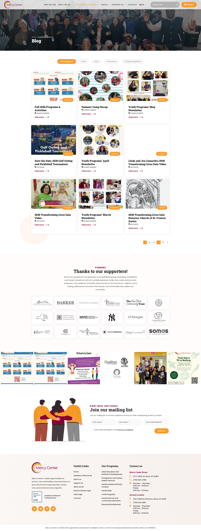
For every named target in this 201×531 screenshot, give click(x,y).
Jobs (96, 61)
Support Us (78, 483)
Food (83, 61)
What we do (79, 487)
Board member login (82, 490)
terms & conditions (125, 430)
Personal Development (111, 504)
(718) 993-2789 (139, 480)
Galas (104, 5)
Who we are (50, 5)
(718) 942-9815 (139, 502)
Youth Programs (108, 494)
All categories (66, 61)
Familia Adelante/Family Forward (112, 485)
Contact (77, 498)
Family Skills (107, 490)
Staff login (78, 494)
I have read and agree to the (113, 430)
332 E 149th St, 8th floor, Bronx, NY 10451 (149, 499)
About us (77, 479)
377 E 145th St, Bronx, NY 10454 (146, 476)
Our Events (111, 61)
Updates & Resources (83, 475)
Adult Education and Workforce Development (112, 473)
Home (34, 37)
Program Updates (133, 61)
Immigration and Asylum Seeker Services (112, 479)
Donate (190, 5)
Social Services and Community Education (111, 499)
